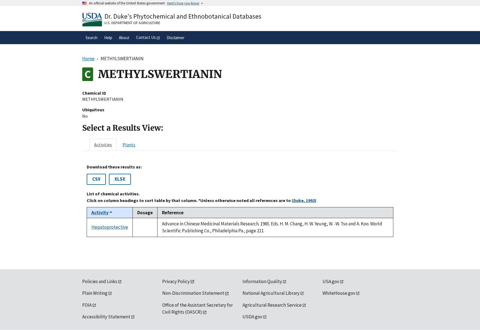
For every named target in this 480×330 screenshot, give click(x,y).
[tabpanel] (240, 200)
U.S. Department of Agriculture (132, 22)
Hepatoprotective (109, 227)
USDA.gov (252, 317)
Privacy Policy (176, 281)
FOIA (87, 305)
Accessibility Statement (106, 317)
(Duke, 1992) (304, 200)
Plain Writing (95, 293)
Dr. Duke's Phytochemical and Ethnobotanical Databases (182, 16)
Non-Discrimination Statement (193, 293)
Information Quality (262, 281)
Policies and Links (99, 281)
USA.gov (330, 281)
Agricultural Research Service (272, 305)
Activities (103, 144)
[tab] (103, 144)
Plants (128, 144)
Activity (102, 213)
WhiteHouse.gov (338, 293)
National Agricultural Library (270, 293)
